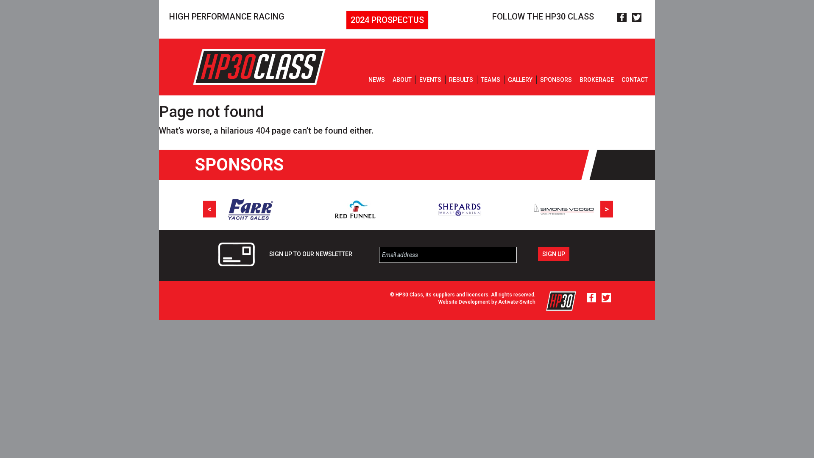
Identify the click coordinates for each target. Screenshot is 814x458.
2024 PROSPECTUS (387, 20)
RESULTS (461, 79)
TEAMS (490, 79)
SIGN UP (553, 254)
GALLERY (520, 79)
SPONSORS (556, 79)
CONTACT (635, 79)
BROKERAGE (597, 79)
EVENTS (430, 79)
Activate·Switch (516, 302)
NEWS (376, 79)
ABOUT (402, 79)
